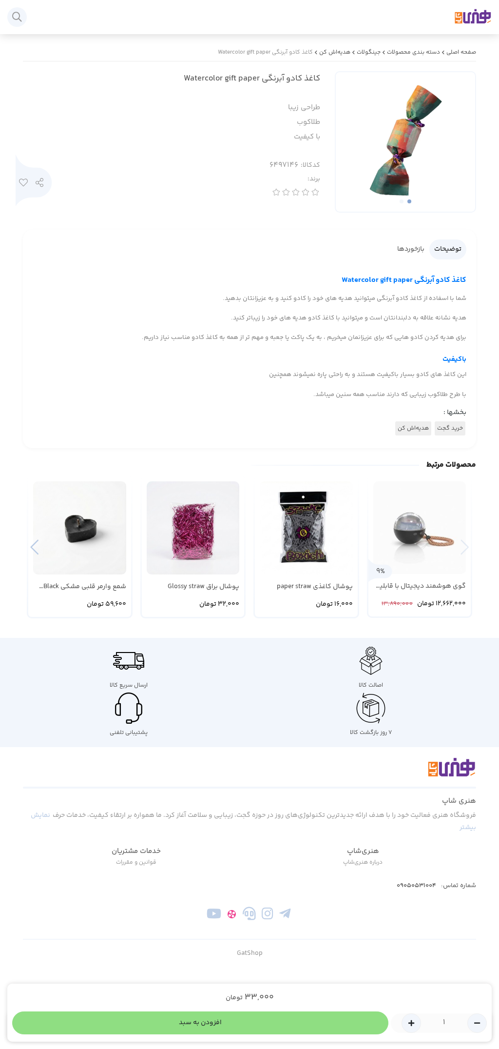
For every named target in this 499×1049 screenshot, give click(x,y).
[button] (34, 546)
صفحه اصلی (461, 52)
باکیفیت (454, 359)
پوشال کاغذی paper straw (315, 587)
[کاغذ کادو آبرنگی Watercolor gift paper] (249, 773)
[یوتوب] (214, 915)
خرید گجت (450, 428)
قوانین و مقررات (136, 862)
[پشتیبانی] (249, 915)
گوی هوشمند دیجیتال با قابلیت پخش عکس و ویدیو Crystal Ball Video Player (419, 586)
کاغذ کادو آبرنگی (404, 280)
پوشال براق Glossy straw (203, 587)
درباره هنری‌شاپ (363, 862)
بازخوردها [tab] (410, 249)
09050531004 (416, 886)
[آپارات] (232, 915)
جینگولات (369, 52)
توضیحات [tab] (447, 249)
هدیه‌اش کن (334, 52)
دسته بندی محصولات (413, 52)
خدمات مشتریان (136, 851)
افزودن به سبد (200, 1022)
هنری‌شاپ (363, 851)
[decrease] (477, 1023)
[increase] (411, 1023)
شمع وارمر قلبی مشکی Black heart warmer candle (84, 587)
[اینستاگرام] (267, 915)
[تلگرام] (285, 915)
